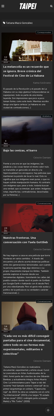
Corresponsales (44, 32)
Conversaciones (44, 203)
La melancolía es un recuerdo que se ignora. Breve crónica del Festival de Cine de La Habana (26, 71)
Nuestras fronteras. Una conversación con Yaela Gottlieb (25, 240)
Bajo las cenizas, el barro (20, 150)
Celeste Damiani (42, 157)
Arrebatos (46, 116)
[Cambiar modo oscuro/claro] (48, 410)
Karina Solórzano (42, 82)
